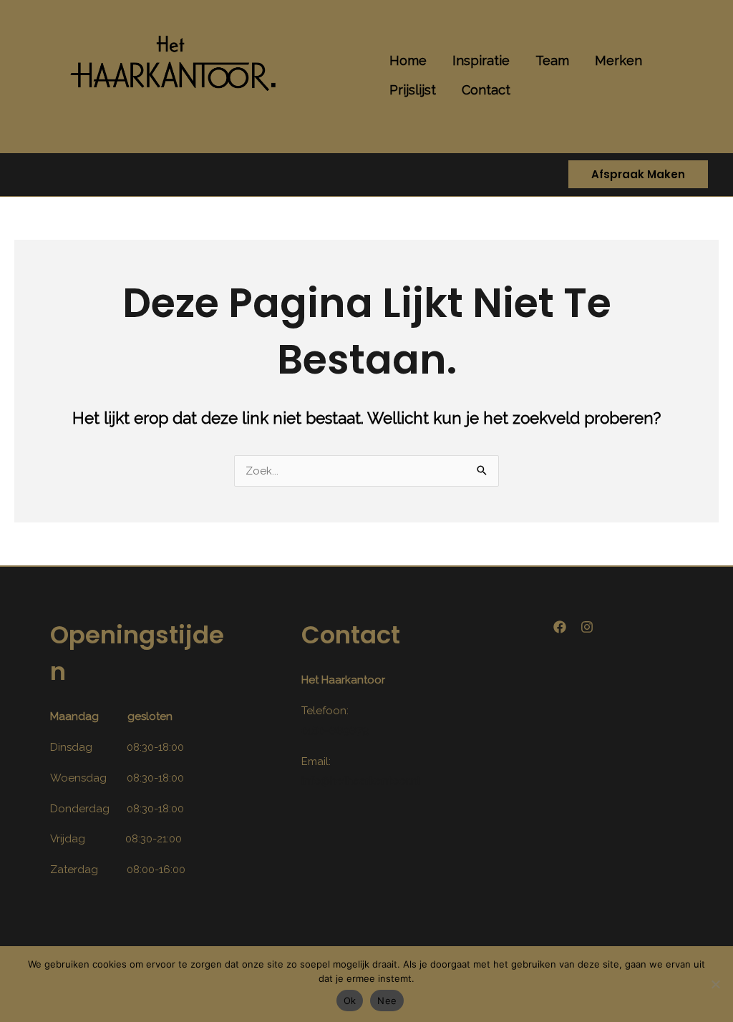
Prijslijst (412, 89)
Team (552, 60)
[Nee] (715, 984)
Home (408, 60)
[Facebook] (559, 626)
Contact (486, 89)
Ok (350, 1000)
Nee (387, 1000)
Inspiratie (481, 60)
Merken (618, 60)
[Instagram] (587, 626)
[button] (638, 175)
